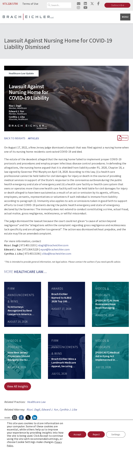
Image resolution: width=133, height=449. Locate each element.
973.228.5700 (10, 3)
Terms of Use (30, 3)
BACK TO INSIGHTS (14, 138)
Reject (96, 434)
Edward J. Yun (49, 409)
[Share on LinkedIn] (34, 417)
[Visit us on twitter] (92, 4)
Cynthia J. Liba (68, 409)
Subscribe (117, 5)
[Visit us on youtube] (85, 8)
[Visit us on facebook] (98, 4)
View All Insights (17, 386)
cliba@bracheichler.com (56, 253)
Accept (77, 434)
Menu (125, 16)
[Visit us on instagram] (78, 8)
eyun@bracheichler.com (55, 249)
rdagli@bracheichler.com (53, 245)
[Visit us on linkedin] (85, 4)
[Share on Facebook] (21, 417)
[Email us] (78, 4)
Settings (115, 434)
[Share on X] (28, 417)
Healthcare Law (36, 402)
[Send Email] (14, 417)
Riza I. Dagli (33, 409)
